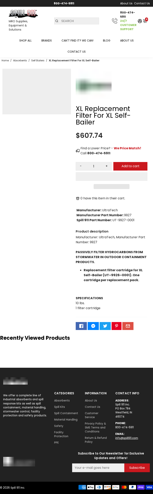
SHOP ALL (25, 40)
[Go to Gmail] (127, 326)
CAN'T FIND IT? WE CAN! (77, 40)
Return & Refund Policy (96, 440)
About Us (126, 3)
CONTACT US (77, 52)
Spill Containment (66, 413)
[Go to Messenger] (93, 326)
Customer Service (91, 415)
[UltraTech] (94, 103)
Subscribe (137, 467)
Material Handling (65, 420)
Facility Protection (61, 434)
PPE (56, 443)
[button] (111, 176)
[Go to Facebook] (81, 326)
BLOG (106, 40)
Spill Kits (59, 407)
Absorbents (62, 400)
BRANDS (46, 40)
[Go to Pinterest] (117, 326)
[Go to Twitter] (105, 326)
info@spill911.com (126, 438)
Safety (58, 426)
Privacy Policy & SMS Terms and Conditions (95, 427)
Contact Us (142, 3)
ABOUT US (127, 40)
